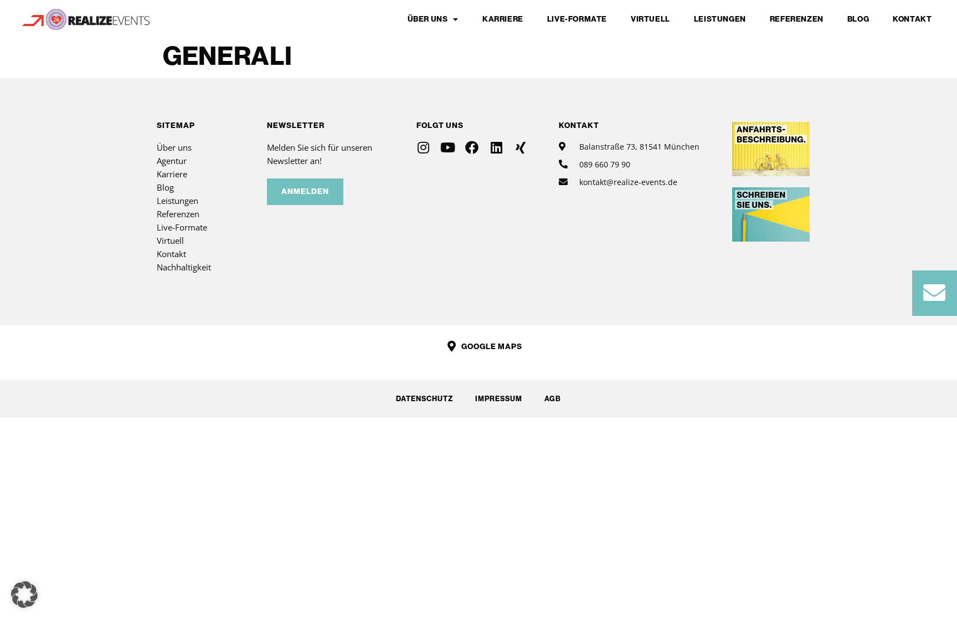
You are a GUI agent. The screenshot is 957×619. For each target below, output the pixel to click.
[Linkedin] (496, 147)
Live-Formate (577, 19)
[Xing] (520, 147)
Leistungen (720, 19)
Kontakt (912, 19)
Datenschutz (424, 399)
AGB (552, 399)
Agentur (172, 160)
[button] (24, 594)
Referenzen (797, 19)
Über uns (428, 19)
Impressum (498, 399)
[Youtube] (447, 147)
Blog (858, 19)
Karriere (502, 19)
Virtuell (650, 19)
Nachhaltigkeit (184, 267)
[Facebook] (471, 147)
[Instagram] (423, 147)
